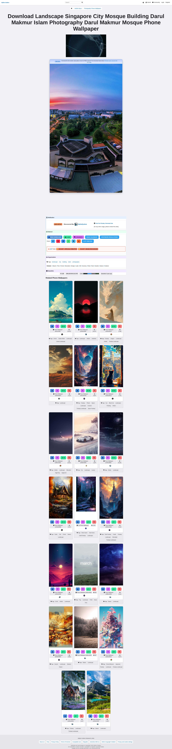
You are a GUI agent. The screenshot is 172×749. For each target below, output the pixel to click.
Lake (77, 266)
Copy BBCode (87, 241)
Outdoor (106, 266)
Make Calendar (92, 237)
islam (69, 262)
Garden (96, 266)
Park (92, 266)
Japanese (118, 664)
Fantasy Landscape (114, 341)
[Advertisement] (86, 204)
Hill (80, 266)
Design (72, 266)
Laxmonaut (90, 334)
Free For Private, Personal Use (104, 223)
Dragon (112, 338)
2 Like (68, 237)
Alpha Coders (5, 2)
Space (93, 403)
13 (64, 522)
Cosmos (90, 405)
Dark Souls (91, 532)
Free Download (55, 237)
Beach (54, 266)
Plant (89, 266)
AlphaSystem (82, 224)
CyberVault (90, 528)
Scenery (84, 266)
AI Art (56, 601)
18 (64, 457)
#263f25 (97, 273)
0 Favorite (79, 237)
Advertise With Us (95, 742)
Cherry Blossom (110, 664)
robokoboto (116, 334)
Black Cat (111, 403)
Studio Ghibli (61, 338)
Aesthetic (94, 338)
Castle (114, 534)
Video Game (84, 532)
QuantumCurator (90, 398)
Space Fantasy (91, 408)
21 (114, 457)
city (60, 262)
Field (91, 599)
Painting (109, 405)
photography (76, 262)
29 (89, 390)
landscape (55, 262)
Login (162, 2)
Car (82, 470)
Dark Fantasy (82, 535)
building (64, 262)
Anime (55, 338)
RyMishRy (91, 465)
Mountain (67, 266)
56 (64, 326)
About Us (42, 742)
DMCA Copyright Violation (109, 742)
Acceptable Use (76, 742)
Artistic (88, 338)
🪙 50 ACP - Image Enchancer (88, 249)
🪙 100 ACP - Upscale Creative (67, 249)
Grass (95, 599)
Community (156, 2)
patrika (65, 334)
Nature (101, 266)
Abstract (69, 664)
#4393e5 (89, 273)
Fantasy (107, 338)
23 (114, 390)
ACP (51, 249)
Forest (62, 266)
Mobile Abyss (78, 8)
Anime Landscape (60, 341)
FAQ (48, 742)
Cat (106, 403)
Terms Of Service (65, 742)
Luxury (93, 470)
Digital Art (64, 472)
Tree (58, 266)
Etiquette (85, 742)
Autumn (56, 664)
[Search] (82, 2)
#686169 (93, 273)
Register (167, 2)
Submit (149, 2)
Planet (88, 403)
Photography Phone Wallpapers (92, 8)
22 (64, 390)
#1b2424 (85, 273)
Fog (80, 599)
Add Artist (58, 224)
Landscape (69, 338)
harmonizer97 (65, 597)
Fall (60, 534)
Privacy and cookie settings (125, 742)
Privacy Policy (55, 742)
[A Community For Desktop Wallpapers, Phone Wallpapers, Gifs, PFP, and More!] (71, 8)
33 (114, 326)
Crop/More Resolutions (109, 237)
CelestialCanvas (65, 398)
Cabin (55, 534)
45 (89, 326)
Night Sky (57, 472)
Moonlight (114, 537)
